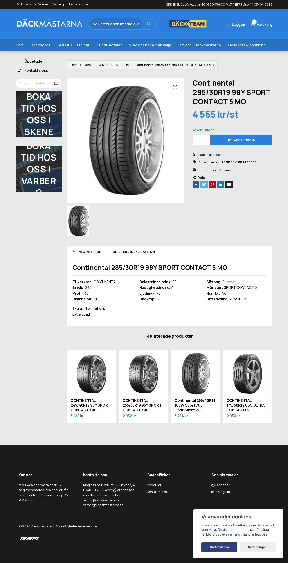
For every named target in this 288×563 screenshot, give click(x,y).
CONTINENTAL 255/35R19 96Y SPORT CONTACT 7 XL (142, 415)
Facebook (222, 494)
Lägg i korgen (243, 150)
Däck (87, 74)
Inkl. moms (77, 4)
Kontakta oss (36, 80)
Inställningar (257, 547)
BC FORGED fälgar (73, 54)
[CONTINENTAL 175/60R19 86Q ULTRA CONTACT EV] (247, 383)
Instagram (222, 501)
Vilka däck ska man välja (150, 54)
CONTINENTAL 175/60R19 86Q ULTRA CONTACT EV (246, 415)
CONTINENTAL (108, 74)
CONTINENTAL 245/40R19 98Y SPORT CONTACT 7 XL (90, 415)
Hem (20, 54)
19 (127, 74)
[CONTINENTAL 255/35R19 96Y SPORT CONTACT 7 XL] (143, 383)
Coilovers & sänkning (247, 54)
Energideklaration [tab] (136, 261)
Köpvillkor (154, 494)
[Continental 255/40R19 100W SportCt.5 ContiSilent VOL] (195, 383)
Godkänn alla (219, 547)
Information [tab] (89, 261)
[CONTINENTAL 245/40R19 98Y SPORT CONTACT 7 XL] (91, 383)
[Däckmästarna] (55, 24)
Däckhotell (40, 54)
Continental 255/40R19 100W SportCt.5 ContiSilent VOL (195, 415)
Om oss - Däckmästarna (199, 54)
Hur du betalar (109, 54)
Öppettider (34, 70)
